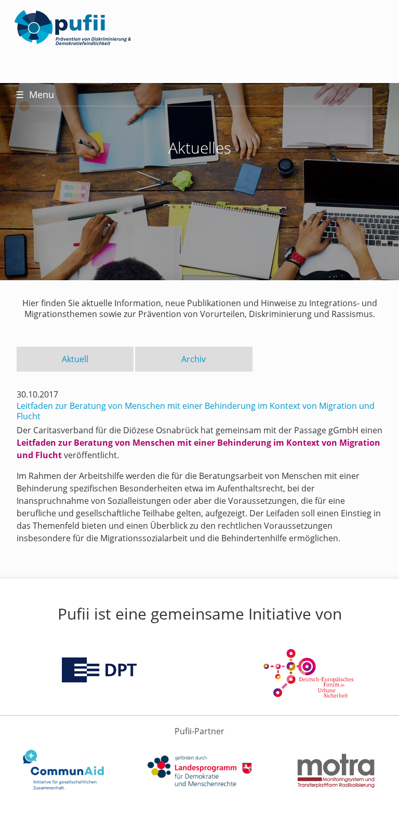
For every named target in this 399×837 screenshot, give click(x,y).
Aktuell (75, 359)
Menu (35, 94)
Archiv (193, 359)
